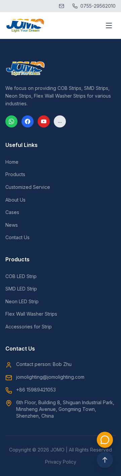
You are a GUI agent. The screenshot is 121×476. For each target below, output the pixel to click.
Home (11, 162)
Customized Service (27, 187)
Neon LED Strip (22, 301)
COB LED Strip (21, 276)
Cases (12, 212)
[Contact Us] (105, 440)
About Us (15, 200)
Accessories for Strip (28, 326)
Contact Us (17, 237)
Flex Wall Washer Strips (31, 314)
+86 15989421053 (36, 389)
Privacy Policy (60, 462)
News (11, 225)
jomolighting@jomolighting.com (50, 377)
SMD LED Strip (21, 289)
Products (15, 174)
